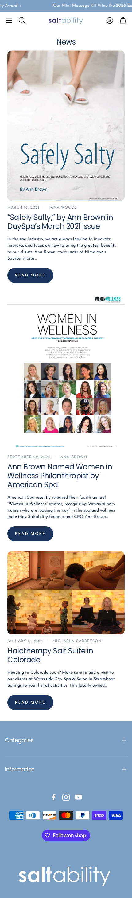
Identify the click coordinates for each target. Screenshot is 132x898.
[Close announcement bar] (125, 4)
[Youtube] (78, 797)
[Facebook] (53, 797)
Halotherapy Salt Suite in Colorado (50, 655)
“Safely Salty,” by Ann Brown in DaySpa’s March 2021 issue (60, 221)
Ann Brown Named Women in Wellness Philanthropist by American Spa (59, 476)
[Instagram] (66, 797)
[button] (9, 20)
